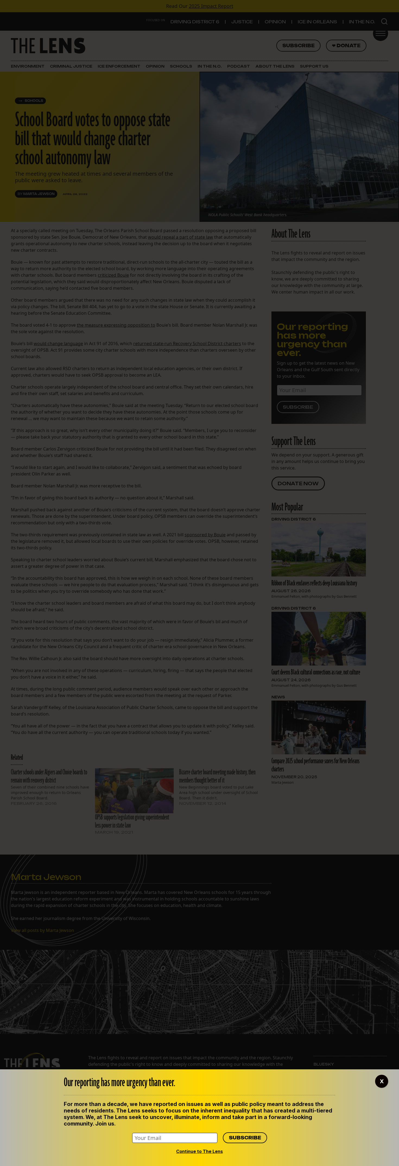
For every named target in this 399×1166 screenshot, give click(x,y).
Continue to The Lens (199, 1151)
